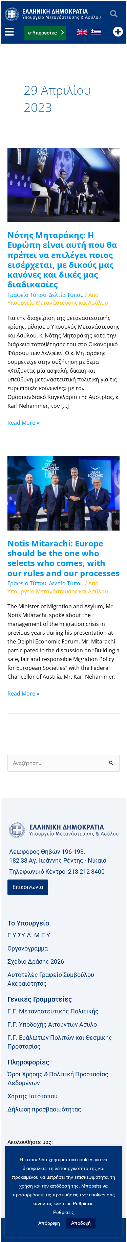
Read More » (23, 422)
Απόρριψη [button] (49, 1223)
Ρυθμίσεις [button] (63, 1212)
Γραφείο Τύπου (26, 295)
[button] (113, 14)
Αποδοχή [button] (81, 1223)
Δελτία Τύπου (66, 295)
